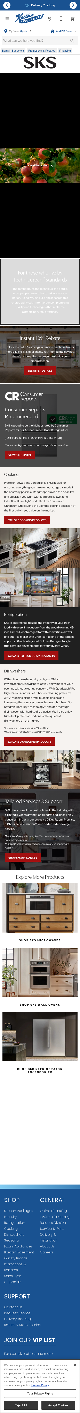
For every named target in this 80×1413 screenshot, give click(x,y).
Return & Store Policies (22, 1325)
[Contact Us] (61, 19)
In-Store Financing (55, 1216)
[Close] (75, 1364)
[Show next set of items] (73, 5)
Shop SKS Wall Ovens (40, 1004)
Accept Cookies (58, 1405)
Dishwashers (14, 1234)
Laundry (10, 1216)
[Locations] (50, 19)
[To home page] (29, 19)
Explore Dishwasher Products (29, 741)
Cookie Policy (40, 1385)
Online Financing (53, 1210)
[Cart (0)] (73, 19)
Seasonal (11, 1240)
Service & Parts (52, 1228)
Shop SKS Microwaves (40, 940)
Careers (46, 1252)
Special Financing (42, 5)
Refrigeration (14, 1222)
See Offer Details (40, 370)
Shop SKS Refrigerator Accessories (40, 1070)
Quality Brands (15, 1258)
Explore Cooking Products (27, 520)
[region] (40, 1386)
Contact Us (13, 1307)
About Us (47, 1246)
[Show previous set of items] (7, 5)
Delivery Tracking (17, 1319)
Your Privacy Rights (40, 1393)
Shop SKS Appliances (22, 857)
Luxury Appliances (18, 1246)
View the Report (19, 455)
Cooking (11, 1228)
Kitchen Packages (18, 1210)
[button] (7, 19)
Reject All (21, 1405)
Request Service (17, 1313)
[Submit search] (72, 40)
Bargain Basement (19, 1252)
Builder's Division (53, 1222)
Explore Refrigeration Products (31, 655)
